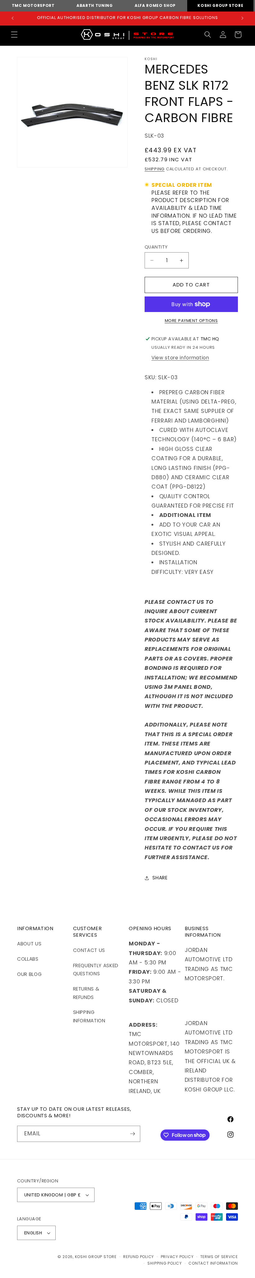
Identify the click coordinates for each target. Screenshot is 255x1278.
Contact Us (89, 950)
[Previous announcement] (13, 18)
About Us (29, 943)
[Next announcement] (242, 18)
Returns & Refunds (86, 993)
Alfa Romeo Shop (155, 5)
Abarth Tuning (94, 5)
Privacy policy (177, 1256)
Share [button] (159, 877)
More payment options (191, 321)
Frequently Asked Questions (96, 969)
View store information (180, 357)
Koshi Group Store (220, 5)
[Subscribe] (132, 1134)
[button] (14, 34)
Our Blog (29, 974)
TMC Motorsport (33, 5)
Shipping (155, 169)
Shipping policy (164, 1263)
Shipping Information (89, 1016)
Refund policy (138, 1256)
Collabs (28, 959)
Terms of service (219, 1256)
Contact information (213, 1263)
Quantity (156, 247)
